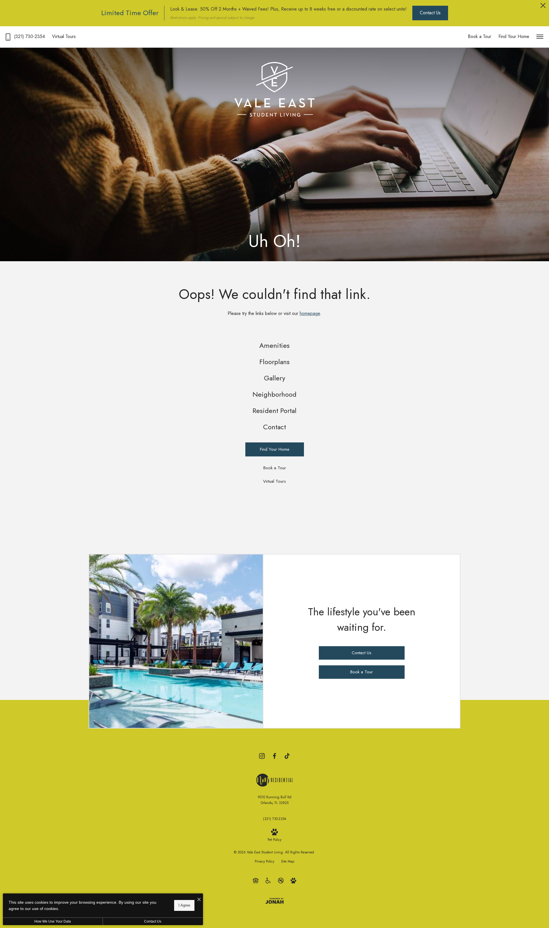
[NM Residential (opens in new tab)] (274, 779)
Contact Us (152, 921)
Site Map (287, 861)
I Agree (184, 905)
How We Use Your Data (52, 921)
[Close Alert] (543, 7)
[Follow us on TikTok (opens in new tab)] (287, 756)
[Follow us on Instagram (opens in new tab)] (262, 756)
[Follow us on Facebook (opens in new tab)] (274, 756)
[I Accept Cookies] (199, 900)
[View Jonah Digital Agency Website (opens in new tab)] (274, 901)
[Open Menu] (539, 37)
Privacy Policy (264, 861)
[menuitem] (274, 346)
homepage (310, 313)
